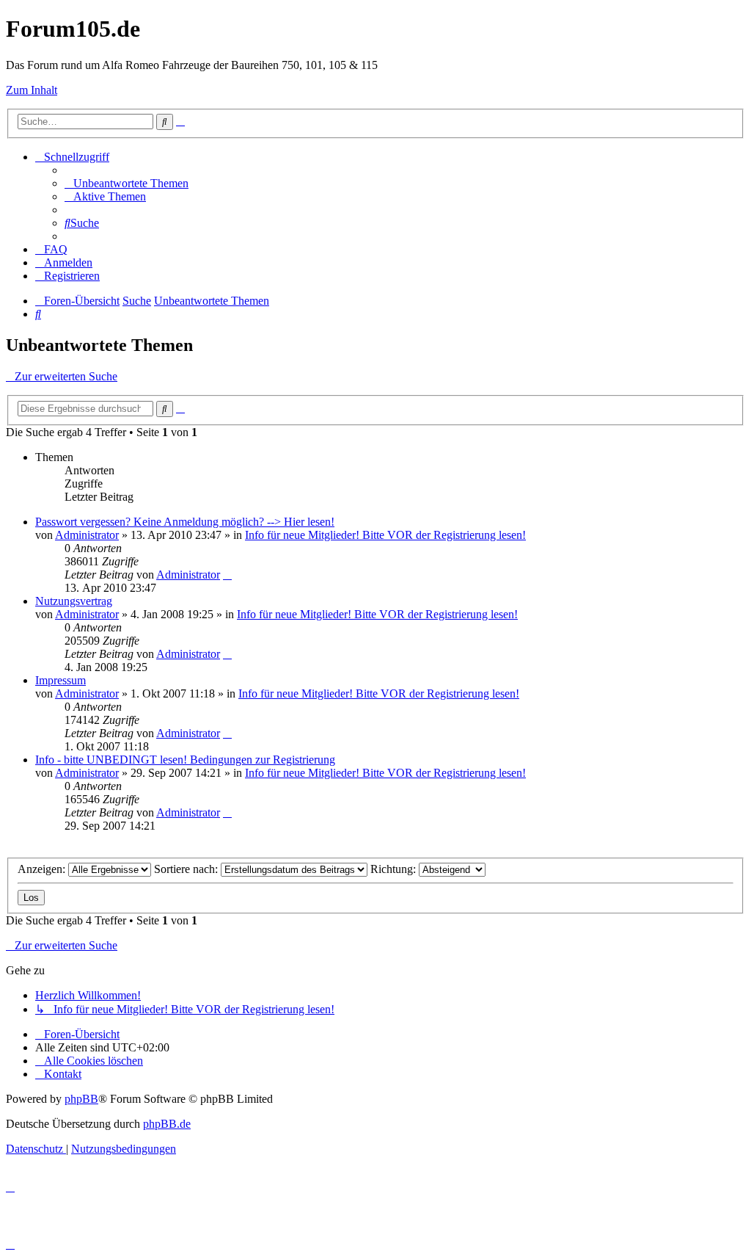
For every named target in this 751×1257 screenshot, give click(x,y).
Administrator (87, 535)
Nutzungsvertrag (73, 601)
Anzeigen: (43, 869)
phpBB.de (167, 1123)
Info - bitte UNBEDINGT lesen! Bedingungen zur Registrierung (185, 759)
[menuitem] (126, 183)
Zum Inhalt (31, 90)
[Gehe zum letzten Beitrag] (227, 574)
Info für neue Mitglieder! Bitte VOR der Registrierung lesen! (385, 535)
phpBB (81, 1099)
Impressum (60, 680)
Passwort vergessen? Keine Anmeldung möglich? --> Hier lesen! (184, 521)
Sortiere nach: (187, 869)
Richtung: (394, 869)
